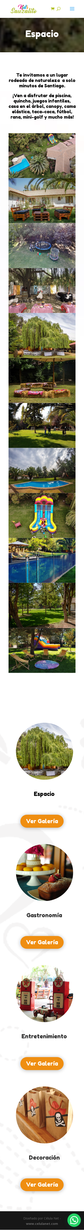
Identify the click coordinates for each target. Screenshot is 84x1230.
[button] (74, 1220)
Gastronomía (44, 915)
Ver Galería (42, 821)
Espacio (44, 794)
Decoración (44, 1157)
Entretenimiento (44, 1036)
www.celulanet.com (42, 1224)
